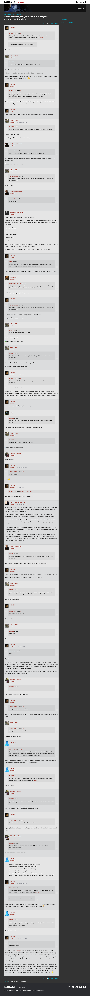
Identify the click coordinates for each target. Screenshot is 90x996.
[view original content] (26, 491)
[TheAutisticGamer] (7, 145)
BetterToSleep (13, 749)
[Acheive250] (7, 56)
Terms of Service (32, 990)
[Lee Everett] (7, 278)
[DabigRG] (7, 28)
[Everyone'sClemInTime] (7, 503)
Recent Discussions (67, 22)
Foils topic (18, 951)
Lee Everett (13, 277)
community (21, 2)
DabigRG (12, 27)
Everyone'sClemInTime (17, 502)
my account (81, 2)
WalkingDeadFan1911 (17, 212)
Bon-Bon (13, 742)
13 (56, 23)
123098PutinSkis (15, 453)
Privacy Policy (40, 990)
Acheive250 (12, 33)
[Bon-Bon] (7, 743)
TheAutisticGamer (16, 144)
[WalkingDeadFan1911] (7, 213)
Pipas (10, 261)
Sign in (6, 981)
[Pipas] (7, 413)
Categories (81, 9)
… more (41, 37)
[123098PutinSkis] (7, 454)
